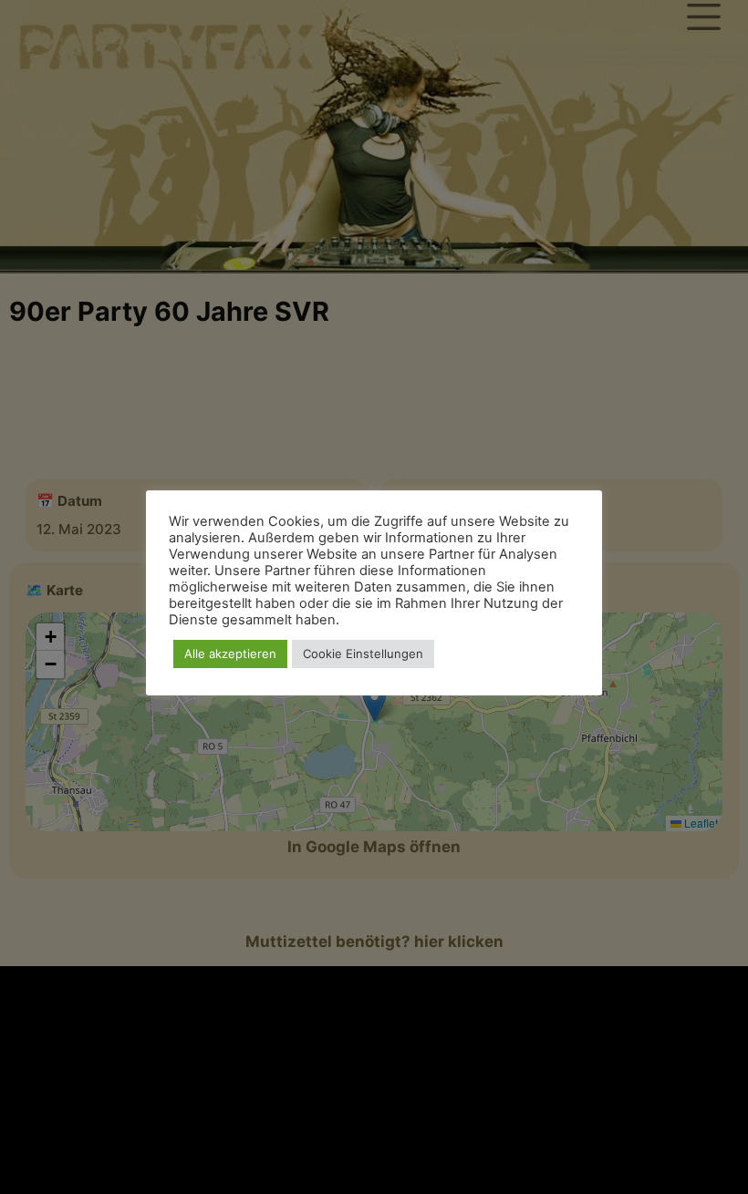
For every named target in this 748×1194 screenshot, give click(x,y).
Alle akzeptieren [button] (230, 653)
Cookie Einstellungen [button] (363, 653)
